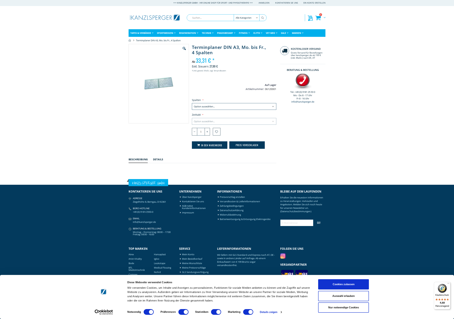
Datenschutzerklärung (231, 210)
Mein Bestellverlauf (192, 259)
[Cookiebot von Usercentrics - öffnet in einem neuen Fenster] (103, 312)
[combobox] (227, 17)
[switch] (183, 312)
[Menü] (448, 284)
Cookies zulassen (344, 284)
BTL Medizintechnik (137, 269)
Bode (131, 263)
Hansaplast (160, 254)
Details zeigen (268, 312)
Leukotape (159, 263)
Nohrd (157, 272)
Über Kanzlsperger (191, 197)
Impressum (188, 212)
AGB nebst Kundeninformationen (194, 207)
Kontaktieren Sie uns (286, 2)
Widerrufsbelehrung (230, 215)
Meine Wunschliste (192, 263)
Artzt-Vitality (135, 259)
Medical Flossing (162, 268)
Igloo (156, 259)
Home (130, 40)
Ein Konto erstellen (314, 2)
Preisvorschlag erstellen (232, 197)
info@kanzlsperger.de (302, 101)
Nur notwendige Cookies (343, 307)
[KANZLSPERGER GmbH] (155, 17)
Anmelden (264, 2)
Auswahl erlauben (343, 295)
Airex (131, 254)
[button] (184, 51)
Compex (133, 274)
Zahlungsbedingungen (231, 206)
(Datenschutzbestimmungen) (295, 211)
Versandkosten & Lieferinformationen (240, 201)
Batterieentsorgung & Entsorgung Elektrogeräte (245, 219)
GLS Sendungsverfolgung (195, 272)
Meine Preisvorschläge (194, 268)
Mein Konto (188, 254)
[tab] (141, 160)
